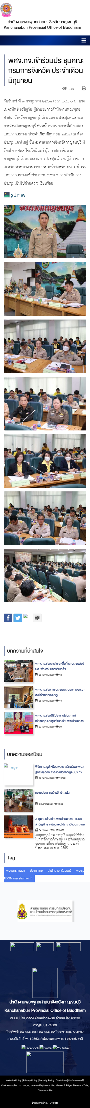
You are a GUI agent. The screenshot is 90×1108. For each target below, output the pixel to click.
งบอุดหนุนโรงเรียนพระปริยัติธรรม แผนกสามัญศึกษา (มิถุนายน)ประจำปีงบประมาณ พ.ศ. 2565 (60, 824)
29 (60, 727)
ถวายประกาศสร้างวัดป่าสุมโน (52, 792)
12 (60, 675)
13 (60, 701)
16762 (62, 778)
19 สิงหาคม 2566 (46, 778)
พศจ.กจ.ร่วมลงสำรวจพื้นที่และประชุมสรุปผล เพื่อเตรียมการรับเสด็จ (59, 666)
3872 (61, 830)
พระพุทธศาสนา (15, 870)
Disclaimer (61, 1080)
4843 (60, 804)
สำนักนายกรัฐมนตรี (59, 870)
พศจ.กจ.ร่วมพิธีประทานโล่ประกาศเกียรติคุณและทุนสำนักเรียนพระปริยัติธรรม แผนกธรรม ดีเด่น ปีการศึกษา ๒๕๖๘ (60, 721)
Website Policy (14, 1080)
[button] (84, 41)
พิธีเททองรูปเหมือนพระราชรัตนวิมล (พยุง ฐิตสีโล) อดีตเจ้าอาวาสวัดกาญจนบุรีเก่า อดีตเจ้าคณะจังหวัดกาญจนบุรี (59, 772)
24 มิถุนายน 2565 (46, 830)
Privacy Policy (30, 1080)
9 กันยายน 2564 (45, 804)
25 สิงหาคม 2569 (46, 675)
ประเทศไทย (36, 870)
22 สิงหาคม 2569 (46, 727)
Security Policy (46, 1080)
